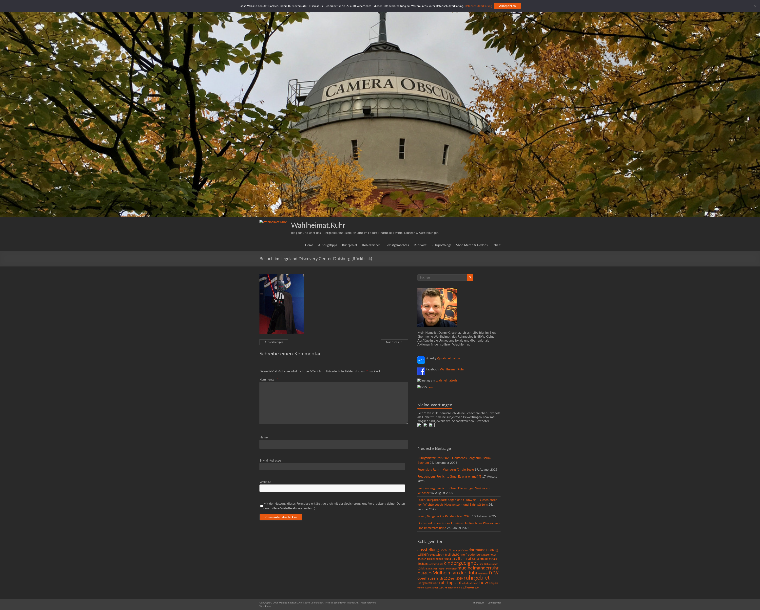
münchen (483, 574)
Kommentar (268, 379)
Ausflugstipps (327, 245)
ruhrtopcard (450, 583)
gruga (447, 558)
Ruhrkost (420, 245)
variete (420, 587)
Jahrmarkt (433, 564)
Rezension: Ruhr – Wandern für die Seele (445, 469)
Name (263, 437)
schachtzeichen (469, 583)
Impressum (478, 603)
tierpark (493, 583)
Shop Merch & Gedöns (472, 245)
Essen (423, 554)
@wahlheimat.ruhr (450, 358)
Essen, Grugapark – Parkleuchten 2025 (444, 516)
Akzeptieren (507, 6)
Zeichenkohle (455, 587)
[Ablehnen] (755, 6)
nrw (494, 573)
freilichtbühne (455, 554)
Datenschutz (494, 603)
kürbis (421, 568)
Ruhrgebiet (349, 245)
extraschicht (436, 554)
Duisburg (492, 550)
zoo (477, 587)
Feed (431, 387)
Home (309, 245)
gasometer (489, 554)
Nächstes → (394, 342)
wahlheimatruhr (447, 380)
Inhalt (497, 245)
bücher (464, 550)
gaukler (421, 559)
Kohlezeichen (371, 245)
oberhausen (427, 578)
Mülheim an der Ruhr (455, 572)
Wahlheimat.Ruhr (318, 225)
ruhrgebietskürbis (427, 583)
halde (454, 559)
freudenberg (474, 554)
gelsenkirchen (435, 559)
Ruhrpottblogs (441, 245)
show (482, 583)
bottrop (456, 550)
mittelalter (451, 569)
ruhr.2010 (444, 578)
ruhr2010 (457, 578)
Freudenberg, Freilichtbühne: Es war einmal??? (449, 476)
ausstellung (428, 550)
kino (481, 564)
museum (424, 573)
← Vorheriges (274, 342)
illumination (467, 559)
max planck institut (435, 569)
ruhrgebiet (477, 578)
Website (265, 482)
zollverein (468, 587)
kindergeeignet (461, 563)
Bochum (445, 550)
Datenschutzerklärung (478, 6)
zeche (443, 587)
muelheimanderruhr (478, 568)
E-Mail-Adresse (270, 460)
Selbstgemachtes (397, 245)
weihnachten (432, 588)
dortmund (477, 550)
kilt (441, 564)
